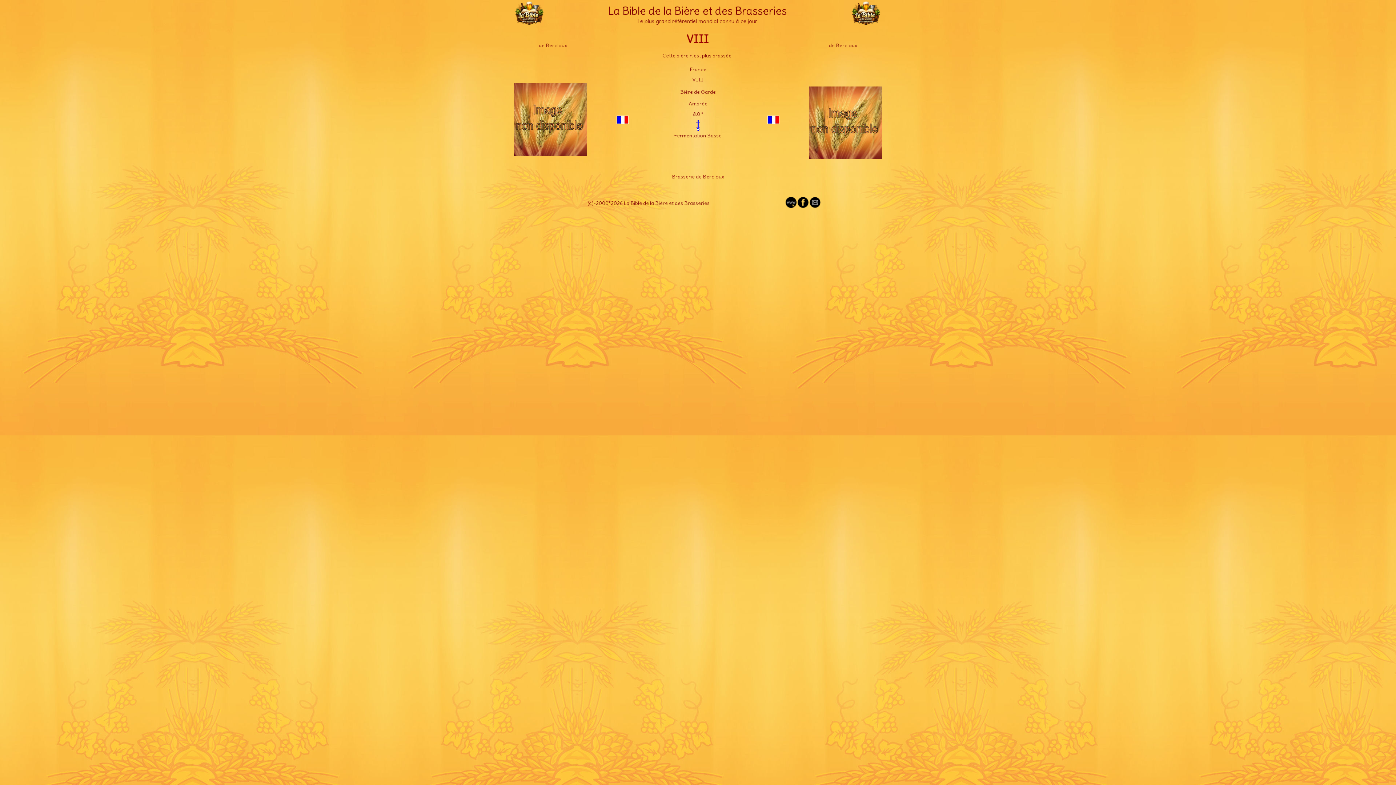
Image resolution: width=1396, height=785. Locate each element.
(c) (590, 203)
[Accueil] (529, 22)
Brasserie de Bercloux (698, 176)
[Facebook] (803, 206)
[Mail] (815, 206)
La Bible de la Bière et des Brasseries (697, 11)
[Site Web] (791, 206)
